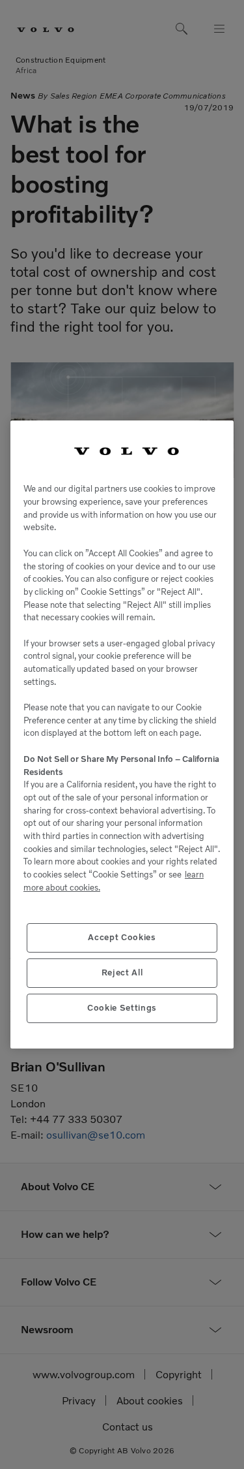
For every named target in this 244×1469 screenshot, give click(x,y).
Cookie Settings (122, 1008)
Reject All (122, 972)
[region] (122, 734)
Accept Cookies (122, 937)
